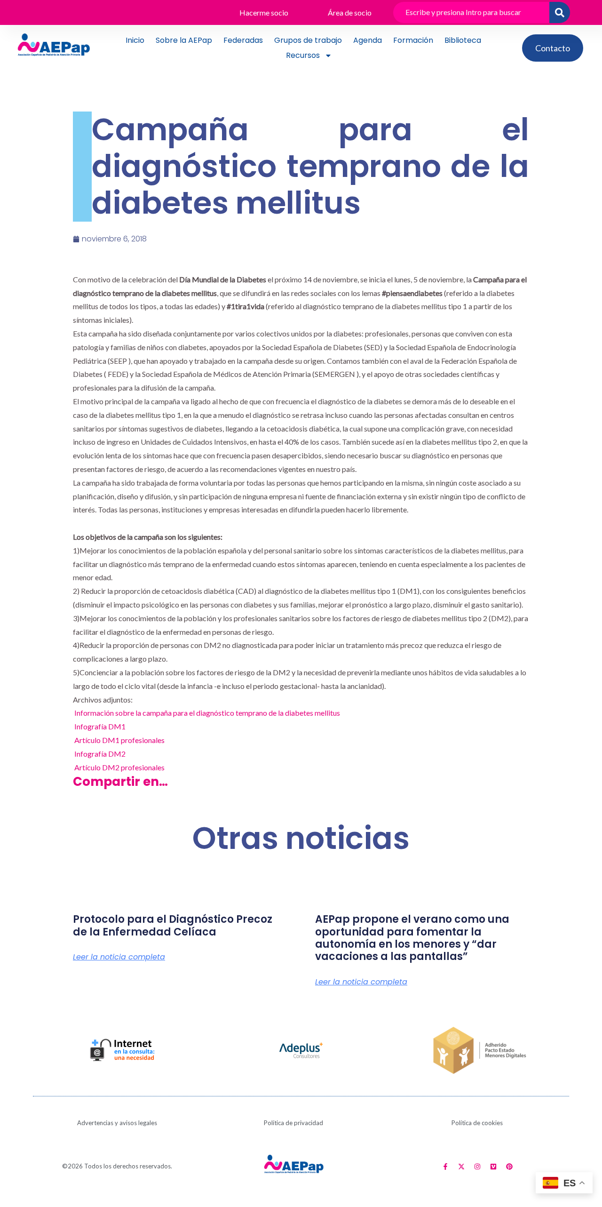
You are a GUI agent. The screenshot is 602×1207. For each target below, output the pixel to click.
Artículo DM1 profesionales (119, 739)
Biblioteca (462, 40)
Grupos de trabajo (308, 40)
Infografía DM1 (100, 726)
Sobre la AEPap (184, 40)
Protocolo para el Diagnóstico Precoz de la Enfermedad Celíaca (172, 925)
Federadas (243, 40)
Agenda (367, 40)
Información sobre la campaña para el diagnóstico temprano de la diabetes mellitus (207, 712)
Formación (413, 40)
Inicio (135, 40)
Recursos (303, 55)
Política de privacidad (293, 1123)
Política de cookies (477, 1123)
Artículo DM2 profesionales (119, 767)
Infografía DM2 (100, 753)
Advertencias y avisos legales (117, 1123)
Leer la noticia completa (119, 957)
